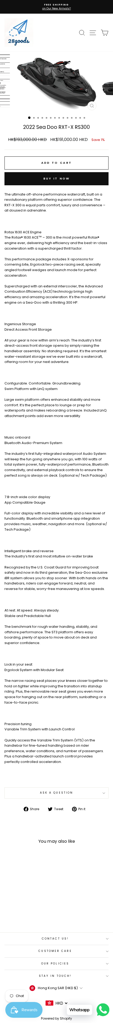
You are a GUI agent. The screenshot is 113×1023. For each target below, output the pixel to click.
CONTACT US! (55, 939)
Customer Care (55, 951)
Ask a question (56, 793)
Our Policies (55, 964)
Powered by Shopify (56, 1018)
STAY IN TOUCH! (55, 976)
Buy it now (56, 178)
